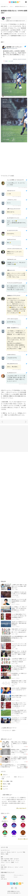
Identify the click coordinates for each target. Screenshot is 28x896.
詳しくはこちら (21, 808)
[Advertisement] (14, 158)
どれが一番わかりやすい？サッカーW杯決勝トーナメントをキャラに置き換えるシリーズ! (19, 704)
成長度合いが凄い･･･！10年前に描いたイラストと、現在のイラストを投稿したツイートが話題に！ (19, 751)
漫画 (2, 858)
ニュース (13, 754)
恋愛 (12, 746)
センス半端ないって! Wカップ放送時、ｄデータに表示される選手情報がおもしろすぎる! (19, 608)
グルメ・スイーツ (5, 862)
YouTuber (6, 858)
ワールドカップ (6, 730)
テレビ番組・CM (7, 781)
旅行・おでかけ (14, 858)
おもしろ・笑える (15, 596)
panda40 (8, 17)
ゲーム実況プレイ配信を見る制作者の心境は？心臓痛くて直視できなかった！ (19, 758)
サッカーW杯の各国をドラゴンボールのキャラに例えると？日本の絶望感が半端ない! (19, 616)
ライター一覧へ (22, 839)
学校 (24, 852)
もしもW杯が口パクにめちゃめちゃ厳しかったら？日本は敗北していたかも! (19, 593)
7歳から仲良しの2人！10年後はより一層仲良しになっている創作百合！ (19, 743)
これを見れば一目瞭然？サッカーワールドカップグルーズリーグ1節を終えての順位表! (19, 660)
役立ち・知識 (14, 589)
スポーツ (13, 656)
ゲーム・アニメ (15, 860)
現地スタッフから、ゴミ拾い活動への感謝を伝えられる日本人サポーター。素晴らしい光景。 (19, 653)
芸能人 (13, 641)
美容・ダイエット (19, 777)
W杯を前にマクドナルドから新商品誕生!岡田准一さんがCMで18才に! (19, 601)
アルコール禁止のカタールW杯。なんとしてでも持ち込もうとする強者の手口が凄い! (19, 667)
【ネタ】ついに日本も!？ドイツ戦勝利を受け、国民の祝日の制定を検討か (19, 623)
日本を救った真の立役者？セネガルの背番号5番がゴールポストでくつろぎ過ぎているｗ (19, 712)
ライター (16, 877)
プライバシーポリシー (18, 875)
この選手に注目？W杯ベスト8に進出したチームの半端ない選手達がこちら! (19, 586)
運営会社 (3, 877)
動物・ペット (15, 862)
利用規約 (3, 875)
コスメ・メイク (6, 777)
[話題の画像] (13, 2)
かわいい (5, 774)
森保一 (14, 730)
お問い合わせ (4, 879)
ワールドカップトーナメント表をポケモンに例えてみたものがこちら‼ (19, 645)
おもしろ (5, 786)
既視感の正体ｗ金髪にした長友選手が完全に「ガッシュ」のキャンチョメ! (19, 682)
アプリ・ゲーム (14, 762)
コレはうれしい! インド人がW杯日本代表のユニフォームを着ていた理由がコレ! (19, 719)
